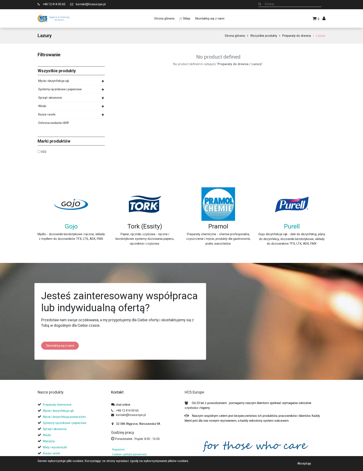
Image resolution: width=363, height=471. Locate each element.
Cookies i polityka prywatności (129, 454)
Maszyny (49, 441)
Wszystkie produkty (263, 36)
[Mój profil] (323, 18)
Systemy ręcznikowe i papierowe (60, 89)
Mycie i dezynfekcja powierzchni (64, 417)
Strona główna (235, 36)
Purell (292, 226)
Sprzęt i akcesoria (50, 97)
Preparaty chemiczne (57, 404)
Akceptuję (304, 463)
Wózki (42, 106)
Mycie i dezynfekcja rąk (53, 81)
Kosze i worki (46, 114)
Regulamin (118, 449)
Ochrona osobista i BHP (53, 123)
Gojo (71, 226)
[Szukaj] (259, 4)
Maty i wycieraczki (55, 447)
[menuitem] (164, 18)
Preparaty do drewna (296, 36)
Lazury (320, 36)
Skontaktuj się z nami (60, 345)
